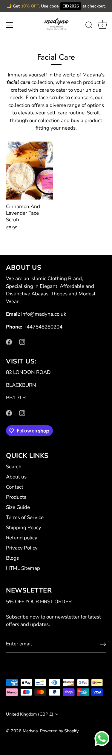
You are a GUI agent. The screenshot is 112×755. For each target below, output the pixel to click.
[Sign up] (103, 644)
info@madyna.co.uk (43, 314)
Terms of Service (25, 517)
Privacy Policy (22, 547)
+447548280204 (43, 326)
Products (16, 497)
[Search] (89, 26)
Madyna (30, 731)
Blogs (12, 558)
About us (16, 476)
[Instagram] (22, 341)
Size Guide (18, 507)
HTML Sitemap (23, 568)
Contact (14, 487)
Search (14, 466)
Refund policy (21, 537)
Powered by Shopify (59, 731)
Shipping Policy (23, 527)
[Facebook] (9, 341)
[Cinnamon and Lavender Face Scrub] (29, 171)
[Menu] (9, 25)
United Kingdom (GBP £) (29, 714)
